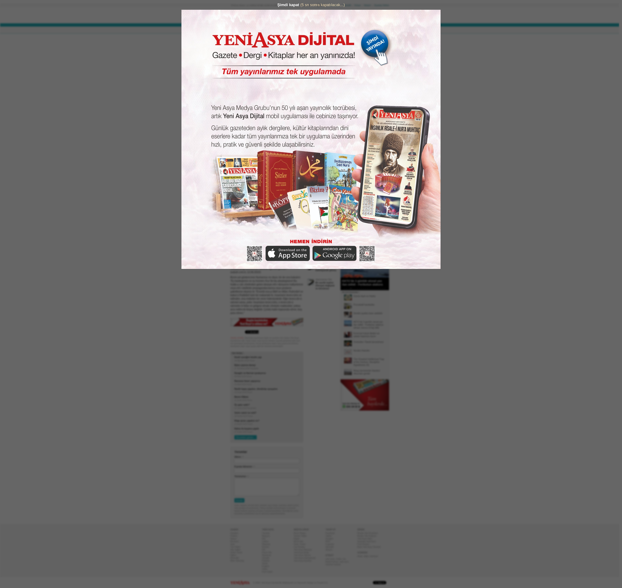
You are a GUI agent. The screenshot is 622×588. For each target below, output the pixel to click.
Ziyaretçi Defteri (382, 5)
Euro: (298, 18)
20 (385, 288)
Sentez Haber (301, 536)
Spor (234, 544)
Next (386, 261)
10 (364, 288)
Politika (235, 536)
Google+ (331, 538)
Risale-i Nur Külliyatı (368, 536)
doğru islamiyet (372, 556)
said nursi (345, 561)
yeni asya (331, 559)
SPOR (283, 30)
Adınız (239, 457)
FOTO (326, 30)
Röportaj (267, 544)
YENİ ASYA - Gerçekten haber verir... (252, 15)
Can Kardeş (300, 547)
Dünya (235, 538)
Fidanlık (267, 560)
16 (377, 288)
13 (371, 288)
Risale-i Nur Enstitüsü (369, 533)
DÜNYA (254, 30)
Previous (344, 261)
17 (379, 288)
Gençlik (267, 558)
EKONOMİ (269, 30)
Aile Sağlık (237, 549)
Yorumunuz (241, 476)
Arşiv (348, 116)
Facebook (331, 533)
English (266, 566)
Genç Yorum (301, 544)
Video (266, 569)
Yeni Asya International (306, 558)
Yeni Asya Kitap (302, 552)
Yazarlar (267, 533)
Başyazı (267, 536)
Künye (359, 5)
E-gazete (331, 544)
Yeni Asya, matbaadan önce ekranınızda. (375, 137)
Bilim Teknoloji (238, 560)
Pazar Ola (268, 552)
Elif (264, 549)
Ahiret (266, 563)
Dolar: (298, 16)
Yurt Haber (237, 547)
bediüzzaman (333, 561)
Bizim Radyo (301, 533)
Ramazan (267, 555)
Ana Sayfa (336, 5)
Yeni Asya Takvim (303, 555)
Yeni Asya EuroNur (304, 560)
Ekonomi (236, 541)
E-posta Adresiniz (244, 466)
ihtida (361, 556)
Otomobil (236, 558)
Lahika (266, 541)
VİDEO (313, 30)
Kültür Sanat (237, 552)
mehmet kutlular (334, 564)
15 (375, 288)
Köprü (298, 538)
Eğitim (235, 555)
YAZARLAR (298, 30)
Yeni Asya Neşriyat (304, 549)
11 (367, 288)
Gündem (236, 533)
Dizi (265, 538)
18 (381, 288)
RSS (329, 541)
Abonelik (348, 5)
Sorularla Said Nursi (368, 541)
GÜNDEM (239, 30)
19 (383, 288)
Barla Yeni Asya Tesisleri (370, 547)
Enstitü (266, 547)
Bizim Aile (300, 541)
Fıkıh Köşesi (365, 544)
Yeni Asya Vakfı (366, 538)
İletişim (368, 5)
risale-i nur (342, 559)
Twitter (330, 536)
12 (369, 288)
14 (373, 288)
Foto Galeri (268, 572)
